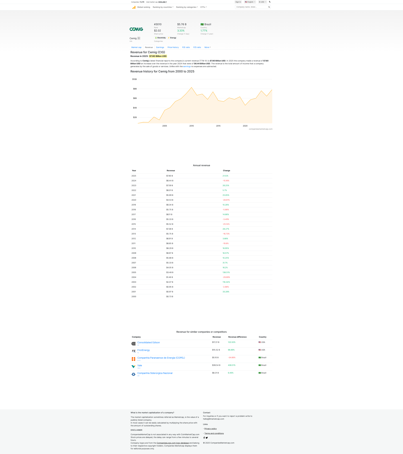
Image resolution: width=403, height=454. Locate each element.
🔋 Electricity (160, 38)
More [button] (207, 47)
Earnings (160, 47)
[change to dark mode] (270, 2)
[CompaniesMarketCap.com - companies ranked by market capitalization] (133, 7)
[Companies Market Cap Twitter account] (207, 438)
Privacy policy (210, 429)
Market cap (136, 47)
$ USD (262, 2)
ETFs (203, 7)
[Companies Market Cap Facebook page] (204, 438)
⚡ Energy (172, 38)
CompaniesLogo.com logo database (173, 443)
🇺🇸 (249, 2)
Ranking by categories (186, 7)
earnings (187, 66)
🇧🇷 (206, 24)
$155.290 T (162, 2)
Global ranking (143, 7)
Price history (173, 47)
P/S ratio (197, 47)
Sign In (238, 2)
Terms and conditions (214, 433)
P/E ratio (186, 47)
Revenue (149, 47)
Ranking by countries (162, 7)
